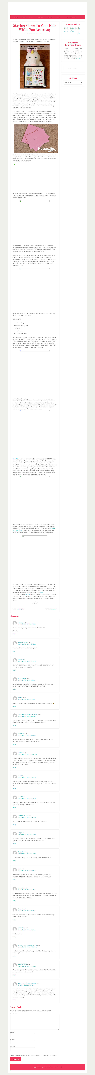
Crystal (20, 775)
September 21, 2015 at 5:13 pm (27, 911)
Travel (23, 609)
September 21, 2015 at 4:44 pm (27, 890)
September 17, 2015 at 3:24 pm (27, 798)
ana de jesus (21, 888)
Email (12, 1039)
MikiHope (20, 752)
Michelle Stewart (23, 815)
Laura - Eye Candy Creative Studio (27, 714)
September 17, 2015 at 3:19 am (27, 699)
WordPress (57, 1067)
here (41, 592)
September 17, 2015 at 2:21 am (27, 680)
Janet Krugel (21, 659)
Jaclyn (19, 869)
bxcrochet (21, 622)
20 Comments (42, 34)
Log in (61, 1067)
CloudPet (27, 594)
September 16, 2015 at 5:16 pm (27, 644)
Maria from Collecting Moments (27, 983)
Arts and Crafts (54, 609)
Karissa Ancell (22, 909)
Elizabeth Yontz (22, 964)
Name (12, 1032)
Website (12, 1046)
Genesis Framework (50, 1067)
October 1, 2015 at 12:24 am (26, 985)
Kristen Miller (22, 852)
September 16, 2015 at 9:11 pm (27, 661)
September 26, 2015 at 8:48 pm (27, 930)
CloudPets (15, 459)
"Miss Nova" (21, 733)
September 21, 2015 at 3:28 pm (27, 871)
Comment (13, 1014)
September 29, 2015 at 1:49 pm (27, 966)
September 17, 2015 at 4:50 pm (27, 817)
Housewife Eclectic (47, 10)
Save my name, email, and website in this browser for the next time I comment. (33, 1055)
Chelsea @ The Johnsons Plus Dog (27, 945)
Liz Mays (20, 796)
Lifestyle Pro (42, 1067)
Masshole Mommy (23, 642)
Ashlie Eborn (21, 928)
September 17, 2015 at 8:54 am (27, 735)
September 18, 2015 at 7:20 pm (27, 854)
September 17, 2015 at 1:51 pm (27, 777)
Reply (14, 634)
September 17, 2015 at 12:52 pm (27, 754)
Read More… (79, 58)
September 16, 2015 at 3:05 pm (27, 624)
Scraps (20, 833)
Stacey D (20, 697)
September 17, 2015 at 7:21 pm (27, 834)
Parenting (19, 609)
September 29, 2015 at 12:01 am (27, 947)
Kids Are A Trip (22, 678)
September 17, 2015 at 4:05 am (27, 716)
